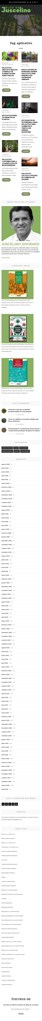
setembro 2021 (6, 690)
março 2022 (5, 667)
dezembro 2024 (6, 540)
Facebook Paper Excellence (8, 885)
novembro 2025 (6, 498)
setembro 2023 (6, 598)
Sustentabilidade (6, 156)
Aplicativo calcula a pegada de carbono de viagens (29, 176)
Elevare (3, 877)
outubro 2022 (6, 640)
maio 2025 (4, 521)
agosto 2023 (5, 602)
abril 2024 (4, 571)
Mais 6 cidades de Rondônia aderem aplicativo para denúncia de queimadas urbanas (29, 74)
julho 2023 (4, 605)
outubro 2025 (5, 502)
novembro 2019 (6, 774)
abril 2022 (4, 663)
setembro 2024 (6, 552)
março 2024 (5, 575)
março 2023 (5, 621)
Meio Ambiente (25, 66)
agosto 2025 (5, 510)
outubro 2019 (5, 777)
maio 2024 (4, 567)
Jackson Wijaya (8, 967)
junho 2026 (5, 472)
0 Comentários (20, 414)
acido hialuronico (15, 933)
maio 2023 (4, 613)
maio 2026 (4, 475)
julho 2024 (4, 560)
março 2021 (5, 713)
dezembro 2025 (6, 495)
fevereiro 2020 (6, 762)
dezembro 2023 (6, 586)
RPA (13, 958)
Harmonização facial (6, 903)
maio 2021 (4, 705)
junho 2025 (5, 518)
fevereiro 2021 (6, 716)
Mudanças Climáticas (7, 451)
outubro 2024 (6, 548)
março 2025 (5, 529)
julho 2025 (4, 514)
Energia (16, 447)
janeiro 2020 (5, 766)
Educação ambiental (7, 64)
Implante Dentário (6, 976)
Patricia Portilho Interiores (8, 838)
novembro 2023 (6, 590)
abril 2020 (4, 755)
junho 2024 (5, 563)
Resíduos (17, 451)
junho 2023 (5, 609)
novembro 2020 (6, 728)
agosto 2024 (5, 556)
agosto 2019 (5, 785)
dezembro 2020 (6, 724)
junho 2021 (5, 701)
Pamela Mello (9, 937)
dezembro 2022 (6, 632)
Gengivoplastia (5, 971)
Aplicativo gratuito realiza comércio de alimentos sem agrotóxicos (9, 72)
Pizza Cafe (4, 860)
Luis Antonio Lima (10, 834)
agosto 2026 (5, 464)
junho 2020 (5, 747)
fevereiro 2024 (6, 579)
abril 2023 (4, 617)
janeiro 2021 (5, 720)
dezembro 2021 (6, 678)
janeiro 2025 (5, 537)
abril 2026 (4, 479)
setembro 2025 (6, 506)
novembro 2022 (6, 636)
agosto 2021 (5, 693)
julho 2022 (4, 651)
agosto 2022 (5, 647)
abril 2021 (4, 709)
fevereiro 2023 (6, 625)
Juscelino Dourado (12, 890)
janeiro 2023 (5, 628)
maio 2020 (4, 751)
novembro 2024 (6, 544)
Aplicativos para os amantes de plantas (9, 117)
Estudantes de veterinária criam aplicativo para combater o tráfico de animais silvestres (29, 126)
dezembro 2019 (6, 770)
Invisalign (3, 898)
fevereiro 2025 (6, 533)
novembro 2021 (6, 682)
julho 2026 (4, 468)
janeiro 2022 (5, 674)
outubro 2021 (5, 686)
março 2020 (5, 758)
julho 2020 (4, 743)
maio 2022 (4, 659)
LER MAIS (6, 90)
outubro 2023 (6, 594)
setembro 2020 (6, 735)
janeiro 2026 (5, 491)
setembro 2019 (6, 781)
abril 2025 (4, 525)
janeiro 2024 (5, 583)
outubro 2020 (6, 732)
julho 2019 (4, 789)
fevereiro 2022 (6, 670)
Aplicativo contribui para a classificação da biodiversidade (9, 162)
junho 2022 (5, 655)
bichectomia (14, 928)
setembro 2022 (6, 644)
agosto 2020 (5, 739)
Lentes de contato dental (8, 881)
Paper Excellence (12, 851)
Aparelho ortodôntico (6, 984)
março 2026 (5, 483)
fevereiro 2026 (6, 487)
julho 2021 (4, 697)
